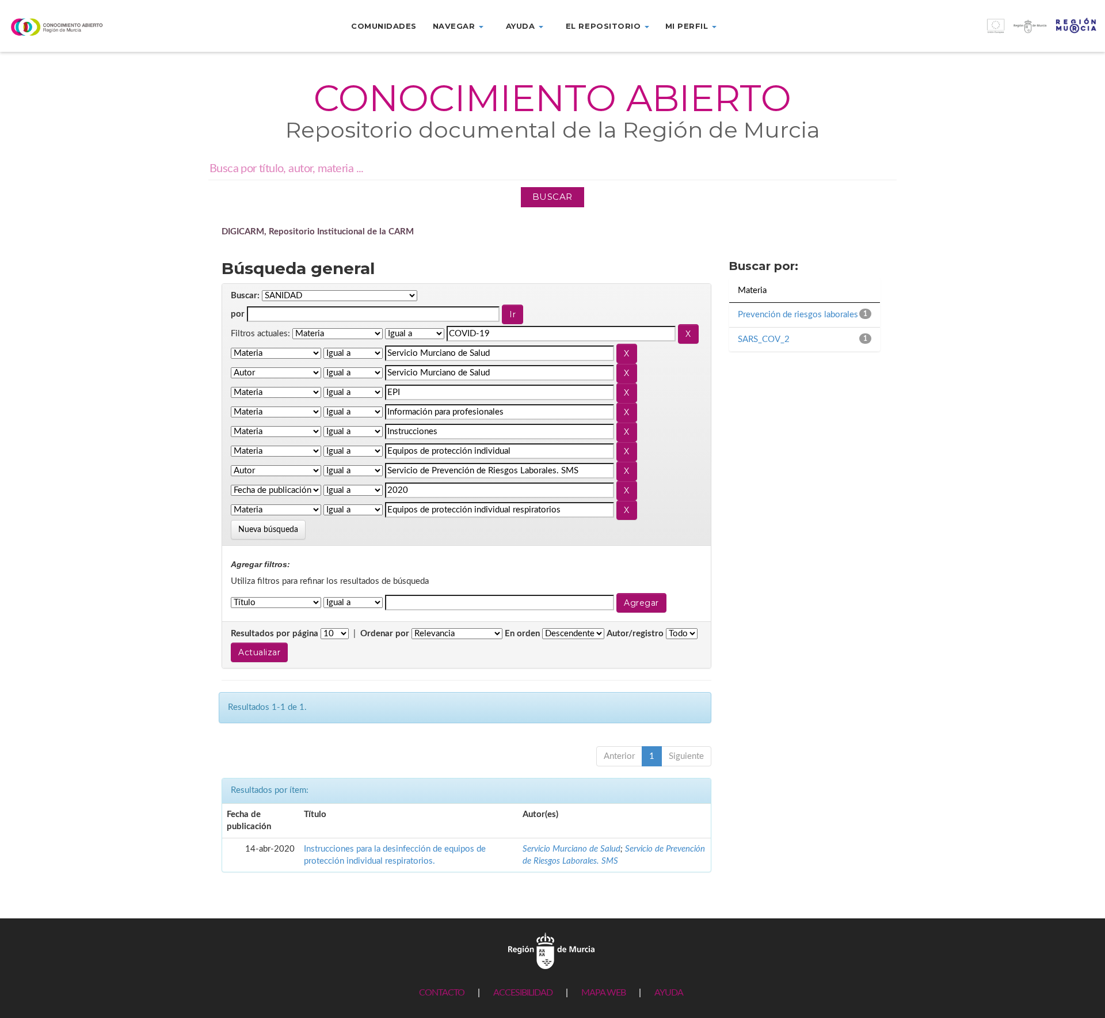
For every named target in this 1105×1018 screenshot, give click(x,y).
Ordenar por (384, 633)
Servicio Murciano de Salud (571, 849)
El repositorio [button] (604, 26)
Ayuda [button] (522, 26)
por (238, 314)
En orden (522, 633)
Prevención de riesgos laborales (798, 314)
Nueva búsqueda (268, 530)
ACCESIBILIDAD (522, 992)
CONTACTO (441, 992)
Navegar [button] (455, 26)
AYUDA (668, 992)
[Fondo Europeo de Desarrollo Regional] (966, 32)
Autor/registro (635, 633)
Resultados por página (274, 633)
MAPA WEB (603, 992)
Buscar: (245, 295)
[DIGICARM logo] (92, 26)
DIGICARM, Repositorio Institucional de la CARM (318, 231)
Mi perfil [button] (688, 26)
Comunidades (384, 26)
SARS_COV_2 (764, 339)
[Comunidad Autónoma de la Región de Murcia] (551, 951)
